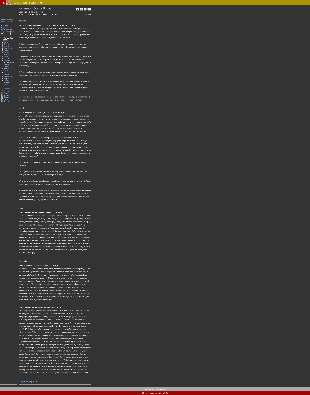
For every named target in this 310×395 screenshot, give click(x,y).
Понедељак (8, 48)
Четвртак (7, 54)
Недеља (7, 46)
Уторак (6, 50)
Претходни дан (7, 30)
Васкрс (3, 21)
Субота (6, 44)
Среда (6, 52)
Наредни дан (6, 28)
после (13, 32)
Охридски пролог (28, 381)
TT (89, 9)
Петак (6, 42)
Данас (4, 26)
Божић (3, 19)
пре (8, 32)
